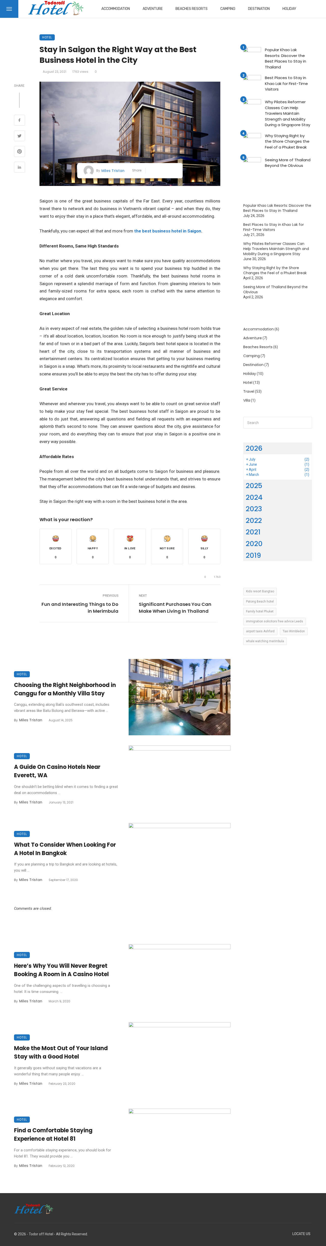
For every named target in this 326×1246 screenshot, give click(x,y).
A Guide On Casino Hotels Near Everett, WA (57, 771)
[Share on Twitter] (19, 136)
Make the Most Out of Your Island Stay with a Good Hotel (61, 1052)
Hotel (47, 37)
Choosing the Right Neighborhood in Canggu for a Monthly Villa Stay (65, 689)
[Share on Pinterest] (19, 152)
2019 (253, 555)
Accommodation (115, 9)
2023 (254, 509)
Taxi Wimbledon (294, 631)
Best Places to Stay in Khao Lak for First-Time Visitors (286, 83)
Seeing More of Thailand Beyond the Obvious (287, 162)
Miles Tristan (113, 170)
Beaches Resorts (191, 9)
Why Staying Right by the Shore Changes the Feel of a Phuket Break (287, 141)
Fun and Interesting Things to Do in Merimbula (80, 607)
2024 (254, 497)
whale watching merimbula (265, 641)
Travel (248, 391)
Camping (227, 9)
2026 (254, 448)
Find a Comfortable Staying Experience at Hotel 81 (53, 1134)
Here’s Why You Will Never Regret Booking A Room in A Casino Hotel (61, 970)
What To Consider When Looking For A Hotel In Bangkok (65, 849)
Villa (246, 400)
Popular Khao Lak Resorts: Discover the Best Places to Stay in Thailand (285, 58)
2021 (253, 532)
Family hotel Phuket (260, 611)
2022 (254, 520)
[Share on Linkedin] (19, 168)
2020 (254, 544)
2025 (254, 486)
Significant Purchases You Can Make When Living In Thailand (175, 607)
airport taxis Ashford (260, 631)
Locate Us (301, 1234)
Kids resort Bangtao (260, 591)
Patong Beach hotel (260, 601)
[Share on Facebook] (19, 121)
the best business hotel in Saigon (167, 230)
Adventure (153, 9)
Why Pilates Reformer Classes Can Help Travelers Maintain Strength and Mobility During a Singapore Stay (287, 113)
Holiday (289, 9)
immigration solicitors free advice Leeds (274, 621)
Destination (259, 9)
